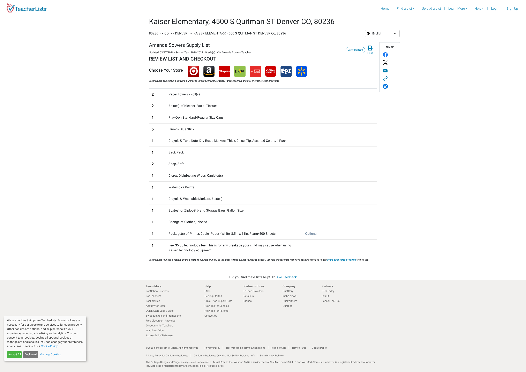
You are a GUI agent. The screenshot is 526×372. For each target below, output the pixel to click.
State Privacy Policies (272, 355)
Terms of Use (299, 347)
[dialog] (45, 338)
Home (385, 8)
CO (166, 33)
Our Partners (290, 300)
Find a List (404, 8)
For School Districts (157, 291)
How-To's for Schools (216, 305)
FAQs (207, 291)
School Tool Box (331, 300)
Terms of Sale (278, 347)
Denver (181, 33)
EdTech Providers (253, 291)
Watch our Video (155, 330)
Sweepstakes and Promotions (163, 315)
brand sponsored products (341, 259)
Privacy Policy (212, 347)
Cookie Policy (319, 347)
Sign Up (512, 8)
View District (355, 50)
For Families (153, 300)
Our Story (288, 291)
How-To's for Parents (216, 310)
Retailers (248, 296)
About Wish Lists (156, 305)
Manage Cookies (50, 354)
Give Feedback (286, 277)
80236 (153, 33)
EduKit (325, 296)
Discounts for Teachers (159, 325)
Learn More (456, 8)
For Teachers (153, 296)
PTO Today (328, 291)
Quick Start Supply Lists (160, 310)
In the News (289, 296)
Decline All (30, 354)
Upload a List (431, 8)
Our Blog (287, 305)
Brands (247, 300)
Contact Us (210, 315)
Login (495, 8)
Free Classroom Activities (160, 320)
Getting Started (213, 296)
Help (478, 8)
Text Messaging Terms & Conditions (245, 347)
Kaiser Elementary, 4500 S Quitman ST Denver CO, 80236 (240, 33)
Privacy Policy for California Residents (167, 355)
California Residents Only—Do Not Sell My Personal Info (224, 355)
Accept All (14, 354)
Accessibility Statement (159, 335)
